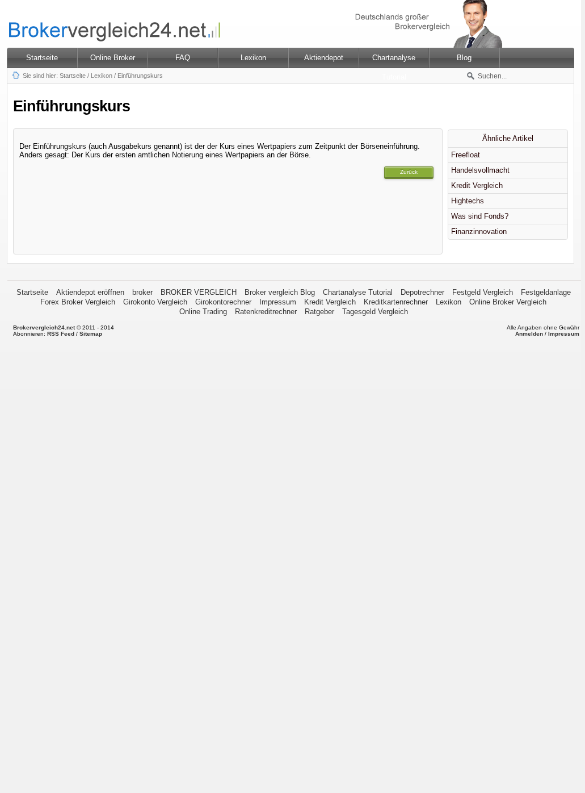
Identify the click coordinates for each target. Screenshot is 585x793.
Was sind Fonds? (479, 216)
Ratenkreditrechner (266, 311)
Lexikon (101, 75)
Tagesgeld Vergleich (375, 311)
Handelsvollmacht (480, 170)
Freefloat (465, 155)
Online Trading (203, 311)
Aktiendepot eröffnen (90, 292)
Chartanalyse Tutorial (358, 292)
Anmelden (529, 334)
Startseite (42, 57)
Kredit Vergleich (477, 185)
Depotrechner (422, 292)
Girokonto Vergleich (155, 302)
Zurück (409, 172)
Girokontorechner (223, 302)
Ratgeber (319, 311)
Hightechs (467, 201)
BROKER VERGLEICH (199, 292)
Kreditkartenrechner (396, 302)
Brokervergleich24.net (44, 327)
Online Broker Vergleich (507, 302)
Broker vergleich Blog (280, 292)
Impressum (277, 302)
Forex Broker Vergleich (77, 302)
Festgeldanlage (546, 292)
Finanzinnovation (479, 231)
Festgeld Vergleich (482, 292)
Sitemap (90, 334)
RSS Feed (60, 334)
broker (142, 292)
